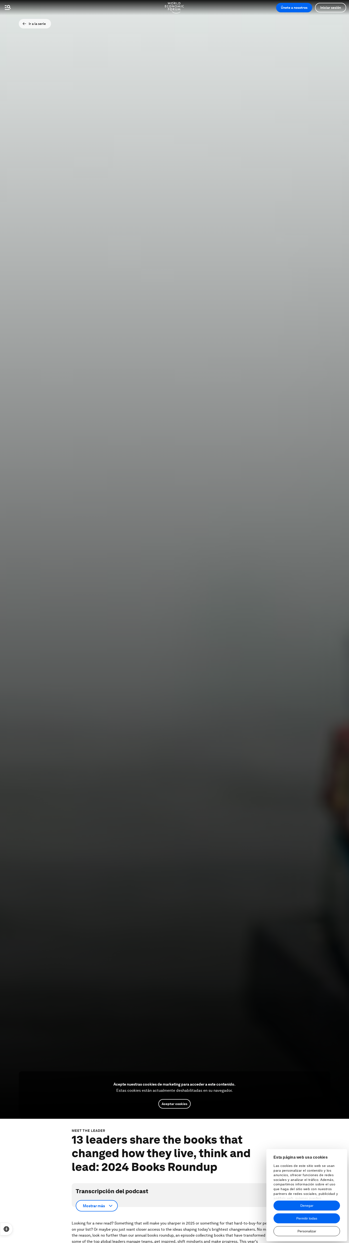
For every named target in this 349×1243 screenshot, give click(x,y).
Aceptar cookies (174, 1104)
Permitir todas (306, 1218)
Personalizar (306, 1231)
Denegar (306, 1205)
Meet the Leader (88, 1131)
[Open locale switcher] (6, 1229)
